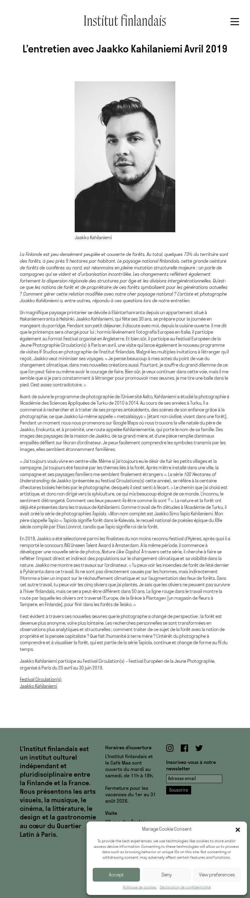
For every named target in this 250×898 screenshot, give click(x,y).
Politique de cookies (140, 887)
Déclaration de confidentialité (185, 887)
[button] (238, 829)
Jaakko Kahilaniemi (38, 686)
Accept (116, 875)
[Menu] (235, 21)
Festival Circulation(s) (41, 679)
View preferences (217, 875)
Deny (167, 875)
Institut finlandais (125, 20)
